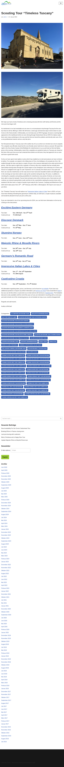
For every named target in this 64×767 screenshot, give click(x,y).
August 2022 (5, 573)
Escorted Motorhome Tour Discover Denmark (15, 320)
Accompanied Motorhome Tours (20, 313)
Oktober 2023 (5, 538)
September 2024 (6, 511)
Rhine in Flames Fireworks (9, 345)
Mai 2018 (4, 676)
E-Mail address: (5, 450)
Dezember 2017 (6, 691)
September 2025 (6, 485)
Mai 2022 (4, 582)
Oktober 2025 (5, 482)
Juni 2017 (4, 709)
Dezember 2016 (6, 727)
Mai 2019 (4, 650)
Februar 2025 (5, 499)
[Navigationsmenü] (61, 3)
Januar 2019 (5, 656)
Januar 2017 (5, 724)
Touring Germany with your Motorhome (39, 376)
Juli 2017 (4, 706)
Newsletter (52, 341)
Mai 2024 (4, 520)
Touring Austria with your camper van (13, 355)
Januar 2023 (5, 561)
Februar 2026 (5, 473)
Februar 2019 (5, 653)
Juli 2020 (4, 617)
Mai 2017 (4, 712)
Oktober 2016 (5, 733)
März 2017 (4, 718)
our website (45, 288)
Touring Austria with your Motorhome (38, 355)
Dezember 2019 (6, 635)
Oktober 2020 (5, 612)
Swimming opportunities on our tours (30, 345)
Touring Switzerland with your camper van (14, 397)
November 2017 (6, 694)
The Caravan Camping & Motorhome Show (14, 348)
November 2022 (6, 567)
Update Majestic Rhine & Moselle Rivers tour (14, 440)
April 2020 (4, 626)
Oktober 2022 (5, 570)
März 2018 (4, 682)
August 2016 (5, 738)
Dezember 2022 (6, 564)
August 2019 (5, 644)
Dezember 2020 (6, 609)
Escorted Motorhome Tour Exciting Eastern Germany (17, 324)
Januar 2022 (5, 591)
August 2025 (5, 488)
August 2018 (5, 668)
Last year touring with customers (10, 434)
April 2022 (4, 585)
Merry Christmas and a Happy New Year (13, 437)
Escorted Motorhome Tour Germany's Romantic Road (17, 327)
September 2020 (6, 614)
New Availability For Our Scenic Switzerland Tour (15, 428)
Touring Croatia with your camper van (13, 362)
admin (5, 17)
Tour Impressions (32, 352)
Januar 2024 (5, 529)
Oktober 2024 (5, 508)
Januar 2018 (5, 688)
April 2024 (4, 523)
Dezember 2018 (6, 659)
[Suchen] (61, 418)
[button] (32, 755)
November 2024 (6, 505)
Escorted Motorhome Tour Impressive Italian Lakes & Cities (19, 331)
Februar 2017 (5, 721)
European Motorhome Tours (10, 341)
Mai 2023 (4, 553)
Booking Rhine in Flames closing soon (12, 431)
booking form (49, 293)
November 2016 (6, 730)
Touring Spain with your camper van (37, 390)
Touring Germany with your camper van (13, 376)
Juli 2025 (4, 491)
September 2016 (6, 735)
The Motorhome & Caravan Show (37, 348)
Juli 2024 (4, 517)
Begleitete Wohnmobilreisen (40, 313)
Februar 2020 (5, 629)
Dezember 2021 (6, 594)
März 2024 (4, 526)
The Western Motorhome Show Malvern (13, 352)
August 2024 (5, 514)
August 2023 (5, 544)
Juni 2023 (4, 550)
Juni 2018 (4, 674)
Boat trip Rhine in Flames (9, 317)
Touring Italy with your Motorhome (12, 386)
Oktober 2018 (5, 665)
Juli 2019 (4, 647)
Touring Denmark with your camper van (13, 366)
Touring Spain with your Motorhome (12, 393)
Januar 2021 (5, 606)
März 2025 (4, 496)
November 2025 (6, 479)
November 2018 (6, 662)
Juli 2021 (4, 600)
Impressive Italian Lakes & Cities (37, 191)
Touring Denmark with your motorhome (39, 366)
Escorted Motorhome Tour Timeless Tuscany (15, 338)
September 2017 (6, 700)
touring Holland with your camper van (13, 379)
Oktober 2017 (5, 697)
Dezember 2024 (6, 502)
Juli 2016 (4, 741)
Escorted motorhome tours (38, 338)
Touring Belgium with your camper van (13, 359)
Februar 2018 (5, 685)
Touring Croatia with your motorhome (38, 362)
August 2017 (5, 703)
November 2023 (6, 535)
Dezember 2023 (6, 532)
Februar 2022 (5, 588)
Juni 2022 (4, 579)
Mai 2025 (4, 494)
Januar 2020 (5, 632)
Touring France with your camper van (13, 372)
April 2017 (4, 715)
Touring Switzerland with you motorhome (37, 393)
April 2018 (4, 679)
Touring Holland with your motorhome (38, 379)
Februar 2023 (5, 558)
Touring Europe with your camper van (13, 369)
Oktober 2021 (5, 597)
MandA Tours (43, 341)
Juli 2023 (4, 547)
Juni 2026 (4, 467)
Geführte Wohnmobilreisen (29, 341)
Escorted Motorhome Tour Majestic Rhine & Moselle (17, 334)
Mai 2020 (4, 623)
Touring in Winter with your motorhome (13, 383)
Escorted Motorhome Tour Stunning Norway (48, 334)
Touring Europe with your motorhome (37, 369)
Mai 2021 (4, 603)
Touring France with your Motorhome (37, 372)
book (59, 290)
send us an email (41, 290)
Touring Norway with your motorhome (13, 390)
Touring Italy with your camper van (37, 383)
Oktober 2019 (5, 641)
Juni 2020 (4, 620)
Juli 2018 (4, 671)
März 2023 (4, 555)
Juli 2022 (4, 576)
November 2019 (6, 638)
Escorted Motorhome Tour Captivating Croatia (32, 317)
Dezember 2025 (6, 476)
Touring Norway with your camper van (36, 386)
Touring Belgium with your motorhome (38, 359)
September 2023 (6, 541)
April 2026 (4, 470)
